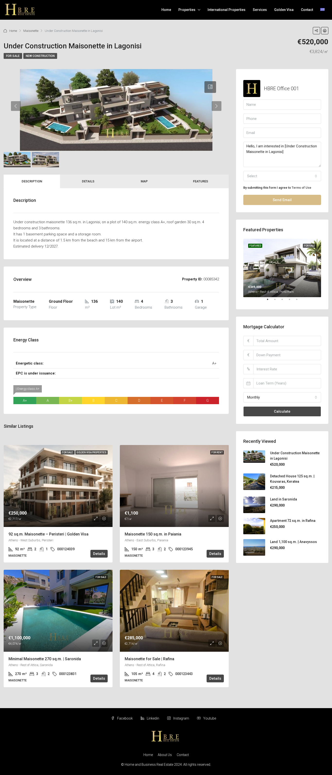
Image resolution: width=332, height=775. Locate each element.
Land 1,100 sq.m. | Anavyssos (293, 542)
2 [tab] (277, 301)
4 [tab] (291, 301)
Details (88, 181)
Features (200, 181)
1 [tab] (270, 301)
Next (313, 268)
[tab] (210, 87)
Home (166, 10)
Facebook (124, 718)
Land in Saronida (283, 499)
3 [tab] (284, 301)
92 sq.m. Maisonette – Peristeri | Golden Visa (48, 534)
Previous (250, 268)
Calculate (282, 411)
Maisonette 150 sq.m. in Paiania (153, 534)
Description (32, 181)
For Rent (217, 452)
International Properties (226, 10)
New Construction (40, 56)
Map (144, 181)
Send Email (282, 200)
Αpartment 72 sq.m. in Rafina (292, 521)
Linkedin (153, 718)
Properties (186, 10)
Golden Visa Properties (91, 452)
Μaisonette (30, 31)
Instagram (181, 718)
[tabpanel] (282, 268)
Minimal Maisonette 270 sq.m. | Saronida (45, 659)
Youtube (209, 718)
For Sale (13, 56)
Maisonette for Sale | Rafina (149, 659)
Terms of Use (301, 187)
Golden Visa (284, 10)
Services (260, 10)
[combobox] (282, 176)
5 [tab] (299, 301)
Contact (307, 10)
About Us (165, 755)
